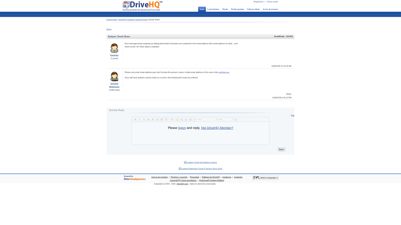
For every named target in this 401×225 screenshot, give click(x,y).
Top (292, 115)
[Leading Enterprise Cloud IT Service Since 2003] (200, 169)
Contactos (238, 177)
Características (213, 9)
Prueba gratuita (237, 9)
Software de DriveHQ (211, 177)
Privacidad (194, 177)
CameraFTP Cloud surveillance (183, 180)
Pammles (114, 55)
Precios (225, 9)
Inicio (202, 9)
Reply (109, 29)
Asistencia (226, 177)
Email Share (154, 20)
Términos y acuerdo (178, 177)
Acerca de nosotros (270, 9)
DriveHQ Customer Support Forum (133, 20)
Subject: (112, 36)
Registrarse (258, 2)
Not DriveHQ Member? (217, 128)
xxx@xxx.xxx (224, 72)
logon (182, 128)
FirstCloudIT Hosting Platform (211, 180)
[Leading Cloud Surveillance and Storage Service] (200, 162)
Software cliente (253, 9)
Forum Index (112, 20)
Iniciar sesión (272, 2)
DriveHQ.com (182, 184)
